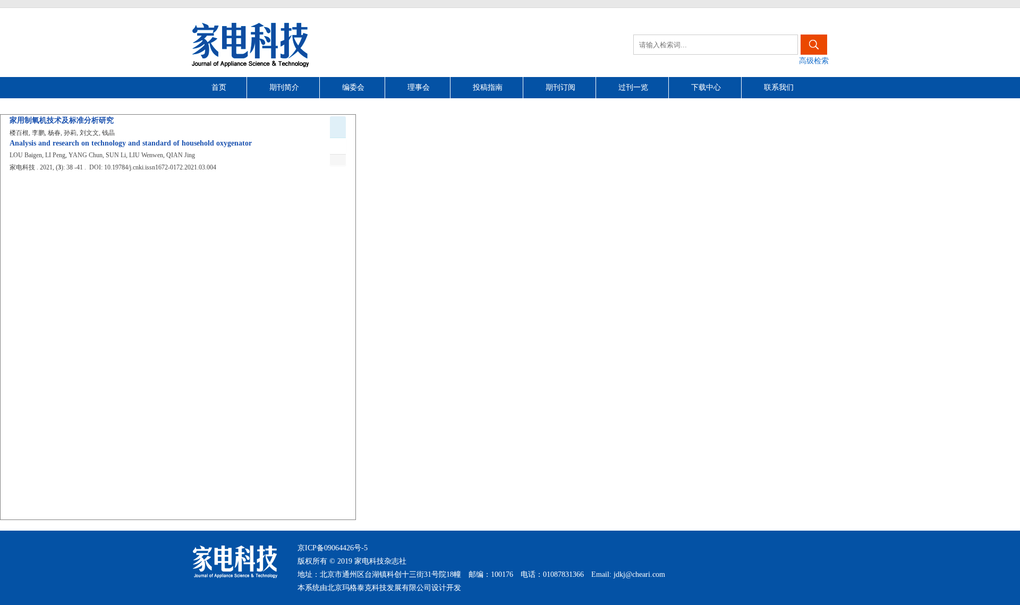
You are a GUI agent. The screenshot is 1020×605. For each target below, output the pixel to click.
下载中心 (706, 87)
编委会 (353, 87)
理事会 (418, 87)
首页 (218, 87)
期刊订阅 (560, 87)
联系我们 (779, 87)
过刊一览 (633, 87)
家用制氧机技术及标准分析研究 (62, 120)
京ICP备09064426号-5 (333, 548)
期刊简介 (284, 87)
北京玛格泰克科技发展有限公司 (379, 588)
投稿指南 (488, 87)
